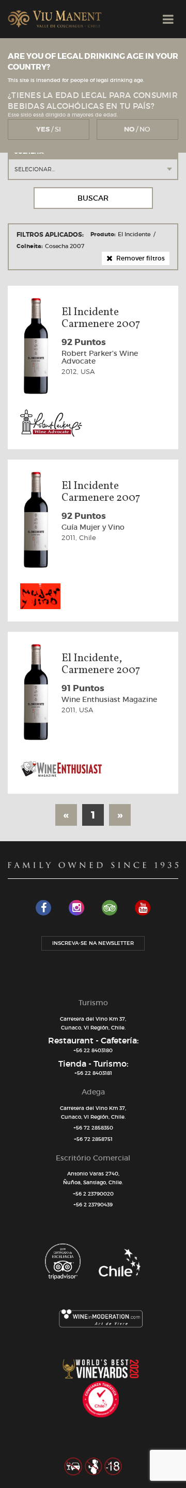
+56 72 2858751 (93, 1139)
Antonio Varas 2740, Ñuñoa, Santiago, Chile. (93, 1178)
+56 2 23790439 (93, 1204)
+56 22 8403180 (93, 1050)
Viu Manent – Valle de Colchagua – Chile (55, 19)
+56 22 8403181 (93, 1073)
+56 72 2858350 (93, 1127)
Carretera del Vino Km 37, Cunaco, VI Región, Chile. (93, 1023)
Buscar (93, 198)
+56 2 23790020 (93, 1193)
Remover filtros (140, 258)
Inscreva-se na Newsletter (93, 943)
